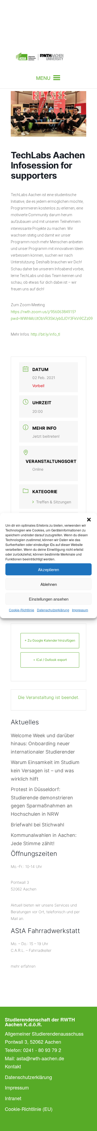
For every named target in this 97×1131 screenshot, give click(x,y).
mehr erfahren (23, 966)
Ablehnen (48, 584)
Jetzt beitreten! (46, 436)
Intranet (13, 1098)
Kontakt (13, 1066)
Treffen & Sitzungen (53, 502)
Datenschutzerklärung (53, 610)
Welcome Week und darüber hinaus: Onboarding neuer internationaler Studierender (43, 744)
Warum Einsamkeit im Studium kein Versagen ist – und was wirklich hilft (45, 770)
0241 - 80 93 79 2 (42, 1049)
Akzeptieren (48, 569)
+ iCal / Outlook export (50, 660)
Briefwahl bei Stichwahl (37, 824)
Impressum (80, 610)
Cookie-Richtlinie (21, 610)
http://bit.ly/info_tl (45, 334)
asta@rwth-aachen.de (40, 1058)
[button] (89, 519)
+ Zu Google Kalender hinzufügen (50, 640)
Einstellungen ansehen (48, 598)
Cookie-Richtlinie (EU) (29, 1108)
